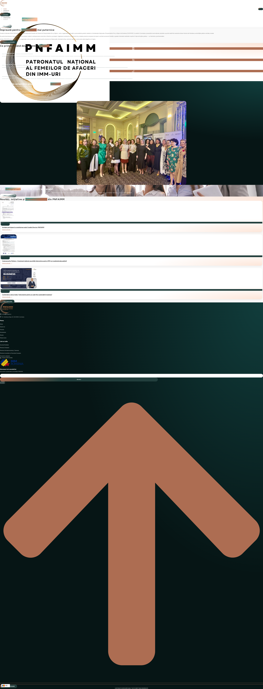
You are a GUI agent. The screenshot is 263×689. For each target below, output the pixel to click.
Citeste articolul (6, 229)
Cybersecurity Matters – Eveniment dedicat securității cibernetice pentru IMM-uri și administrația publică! (34, 261)
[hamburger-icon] (260, 9)
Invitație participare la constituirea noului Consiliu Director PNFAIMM (23, 227)
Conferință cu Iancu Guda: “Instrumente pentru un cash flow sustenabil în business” (27, 295)
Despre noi (6, 10)
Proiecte (5, 12)
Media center (6, 17)
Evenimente (5, 224)
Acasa (5, 8)
